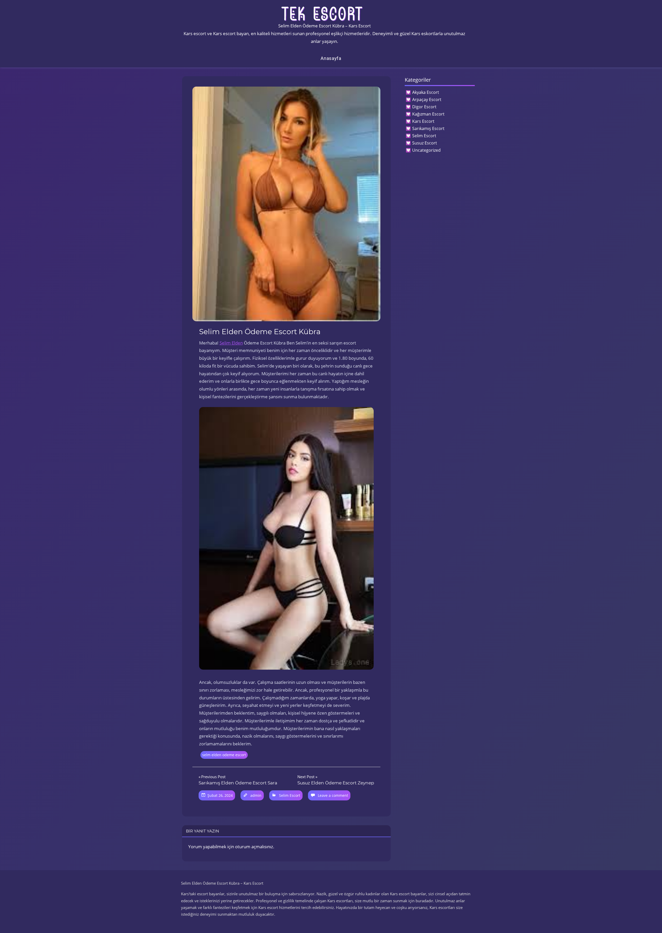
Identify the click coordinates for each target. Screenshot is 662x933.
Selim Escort (289, 795)
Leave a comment (333, 795)
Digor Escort (424, 107)
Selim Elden (231, 343)
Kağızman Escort (428, 114)
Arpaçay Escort (426, 99)
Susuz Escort (424, 143)
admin (255, 795)
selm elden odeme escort (224, 754)
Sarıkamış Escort (428, 128)
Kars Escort (423, 121)
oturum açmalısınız (254, 847)
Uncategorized (426, 150)
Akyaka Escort (425, 92)
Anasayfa (331, 58)
